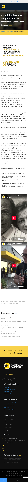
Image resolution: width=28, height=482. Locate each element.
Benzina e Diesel (9, 419)
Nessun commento (13, 303)
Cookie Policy (18, 473)
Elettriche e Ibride (9, 424)
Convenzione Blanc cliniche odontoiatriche (11, 336)
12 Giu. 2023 (5, 71)
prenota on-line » (8, 374)
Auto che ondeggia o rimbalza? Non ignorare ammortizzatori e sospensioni (11, 332)
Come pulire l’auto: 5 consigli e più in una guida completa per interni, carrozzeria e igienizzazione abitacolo (12, 327)
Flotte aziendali (8, 427)
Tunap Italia (6, 407)
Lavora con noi (7, 393)
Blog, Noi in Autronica (19, 301)
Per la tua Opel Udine (9, 409)
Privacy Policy (10, 473)
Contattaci (19, 353)
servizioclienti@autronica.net (12, 448)
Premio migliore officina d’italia (11, 403)
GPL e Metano (8, 422)
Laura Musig (19, 475)
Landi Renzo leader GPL (9, 405)
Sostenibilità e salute (8, 391)
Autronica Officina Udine (7, 31)
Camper (6, 430)
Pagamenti (6, 387)
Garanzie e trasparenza (9, 389)
